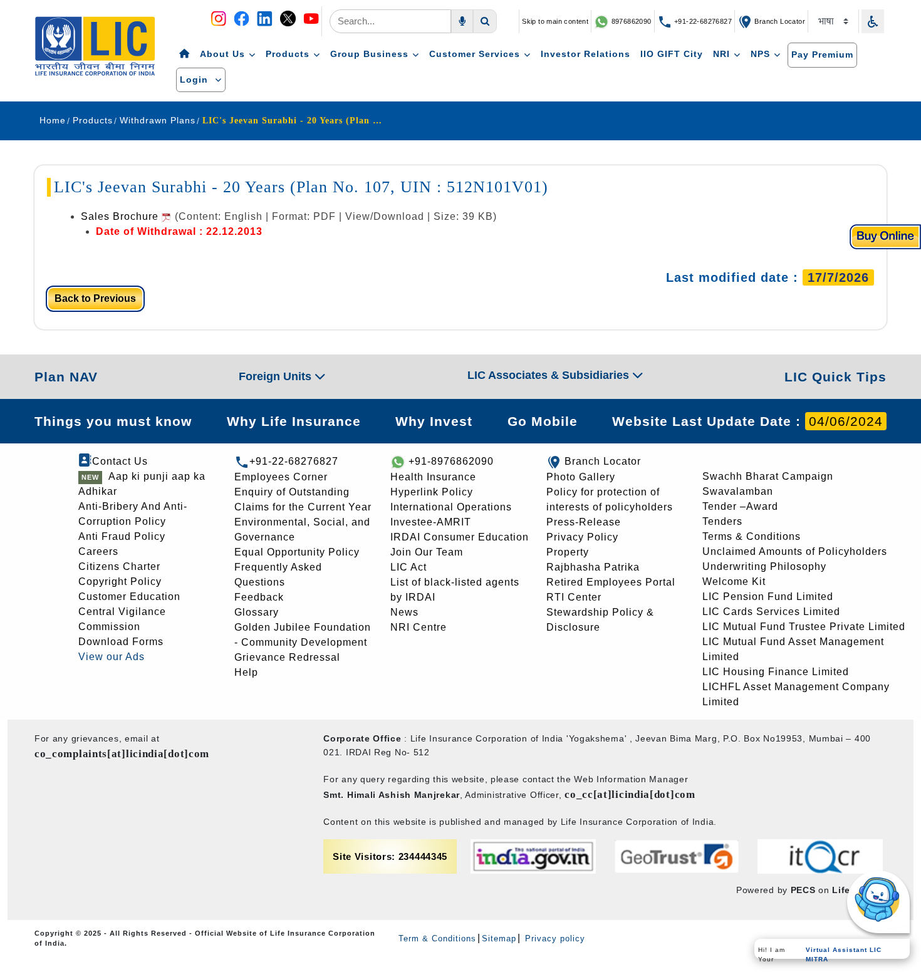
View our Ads (111, 656)
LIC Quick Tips (835, 377)
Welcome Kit (734, 581)
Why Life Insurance (294, 421)
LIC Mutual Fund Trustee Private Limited (803, 626)
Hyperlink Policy (431, 492)
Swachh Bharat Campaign (767, 476)
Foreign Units (277, 376)
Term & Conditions (437, 938)
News (404, 612)
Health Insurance (433, 477)
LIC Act (408, 567)
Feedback (259, 597)
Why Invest (433, 421)
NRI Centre (418, 627)
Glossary (256, 612)
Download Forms (121, 641)
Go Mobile (542, 421)
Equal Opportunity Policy (297, 552)
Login (195, 80)
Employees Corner (281, 477)
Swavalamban (737, 491)
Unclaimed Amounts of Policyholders (794, 551)
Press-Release (583, 522)
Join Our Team (426, 552)
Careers (98, 551)
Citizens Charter (119, 566)
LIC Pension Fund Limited (767, 596)
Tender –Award (740, 506)
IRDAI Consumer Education (459, 537)
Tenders (722, 521)
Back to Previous (95, 298)
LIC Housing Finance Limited (775, 671)
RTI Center (573, 597)
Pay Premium (822, 54)
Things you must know (113, 421)
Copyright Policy (120, 581)
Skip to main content (555, 21)
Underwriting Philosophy (764, 566)
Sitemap (499, 938)
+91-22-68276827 (702, 21)
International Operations (451, 507)
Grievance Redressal (287, 657)
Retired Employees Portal (610, 582)
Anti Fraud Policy (121, 536)
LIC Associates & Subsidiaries (549, 375)
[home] (184, 54)
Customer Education (129, 596)
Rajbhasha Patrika (593, 567)
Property (567, 552)
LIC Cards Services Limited (771, 611)
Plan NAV (66, 377)
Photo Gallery (580, 477)
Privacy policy (553, 938)
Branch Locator (778, 21)
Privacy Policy (582, 537)
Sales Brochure (121, 216)
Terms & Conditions (751, 536)
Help (246, 672)
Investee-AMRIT (430, 522)
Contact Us (120, 461)
